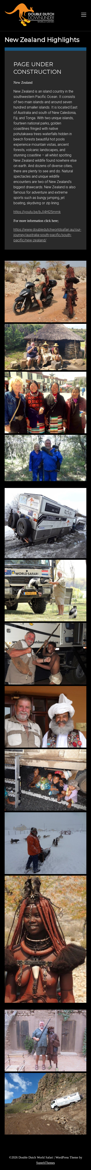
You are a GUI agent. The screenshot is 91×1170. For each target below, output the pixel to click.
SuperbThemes (45, 1162)
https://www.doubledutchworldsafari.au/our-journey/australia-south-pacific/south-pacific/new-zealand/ (47, 234)
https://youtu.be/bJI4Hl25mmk (37, 212)
